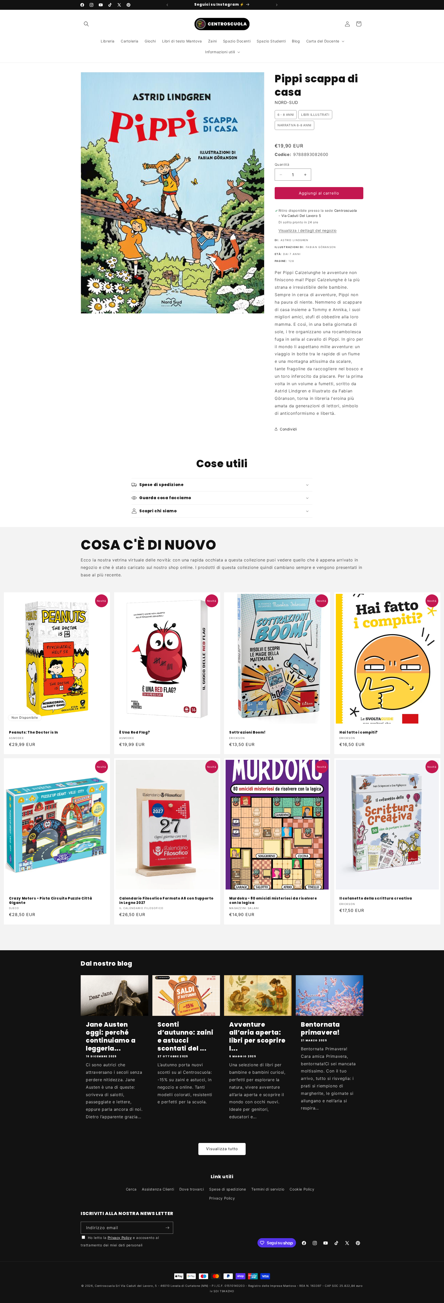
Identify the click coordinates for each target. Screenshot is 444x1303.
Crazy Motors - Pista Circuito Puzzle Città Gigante (50, 900)
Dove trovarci (191, 1189)
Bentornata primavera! (320, 1028)
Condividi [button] (288, 429)
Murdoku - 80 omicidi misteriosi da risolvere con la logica (273, 900)
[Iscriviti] (167, 1228)
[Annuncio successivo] (276, 5)
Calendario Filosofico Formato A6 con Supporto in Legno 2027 (166, 900)
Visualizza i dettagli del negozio (308, 230)
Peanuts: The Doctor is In (33, 732)
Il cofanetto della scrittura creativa (375, 898)
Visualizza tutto (222, 1148)
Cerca (131, 1189)
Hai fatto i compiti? (358, 732)
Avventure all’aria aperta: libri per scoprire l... (257, 1036)
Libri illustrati (315, 115)
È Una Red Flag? (134, 732)
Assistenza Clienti (158, 1189)
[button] (86, 24)
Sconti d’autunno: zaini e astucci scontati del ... (186, 1036)
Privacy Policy (222, 1198)
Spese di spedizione (227, 1189)
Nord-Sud (286, 102)
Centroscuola (105, 1286)
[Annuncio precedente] (167, 5)
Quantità (282, 164)
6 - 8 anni (286, 115)
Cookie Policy (302, 1189)
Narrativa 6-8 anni (294, 125)
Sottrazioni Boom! (247, 732)
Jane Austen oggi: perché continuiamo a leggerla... (111, 1036)
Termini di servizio (267, 1189)
